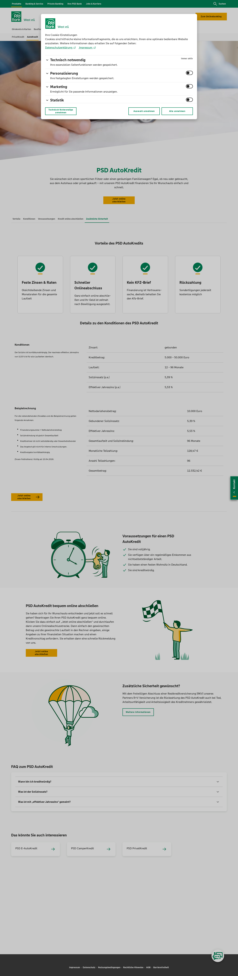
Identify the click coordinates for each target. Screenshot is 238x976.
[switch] (189, 73)
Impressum (85, 47)
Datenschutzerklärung (59, 47)
